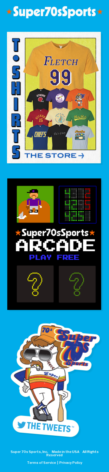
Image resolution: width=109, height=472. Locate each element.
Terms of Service (41, 462)
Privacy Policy (70, 462)
